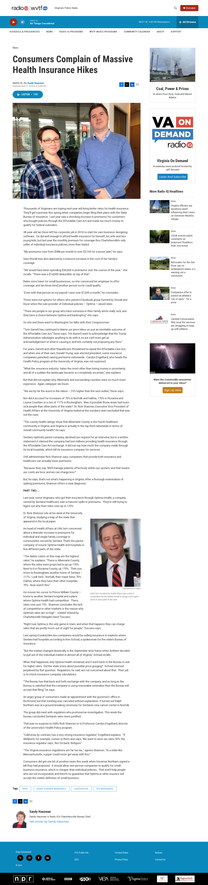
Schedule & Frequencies (25, 31)
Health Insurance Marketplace (51, 788)
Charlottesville (81, 788)
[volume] (22, 22)
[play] (13, 22)
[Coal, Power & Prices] (172, 65)
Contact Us (160, 859)
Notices (158, 853)
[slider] (27, 22)
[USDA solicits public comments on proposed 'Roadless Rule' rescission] (159, 236)
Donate (190, 8)
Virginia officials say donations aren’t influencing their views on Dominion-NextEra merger (183, 212)
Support (176, 31)
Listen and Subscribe (172, 177)
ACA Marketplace (104, 788)
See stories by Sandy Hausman (49, 821)
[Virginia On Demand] (172, 131)
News (49, 31)
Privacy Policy (121, 859)
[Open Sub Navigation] (42, 31)
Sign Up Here (172, 390)
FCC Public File (81, 853)
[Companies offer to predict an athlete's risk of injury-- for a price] (159, 293)
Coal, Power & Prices (172, 88)
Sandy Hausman (35, 83)
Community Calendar (137, 31)
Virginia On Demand (172, 160)
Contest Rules (121, 853)
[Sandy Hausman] (19, 819)
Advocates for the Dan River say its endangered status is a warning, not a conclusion (183, 269)
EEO (77, 859)
